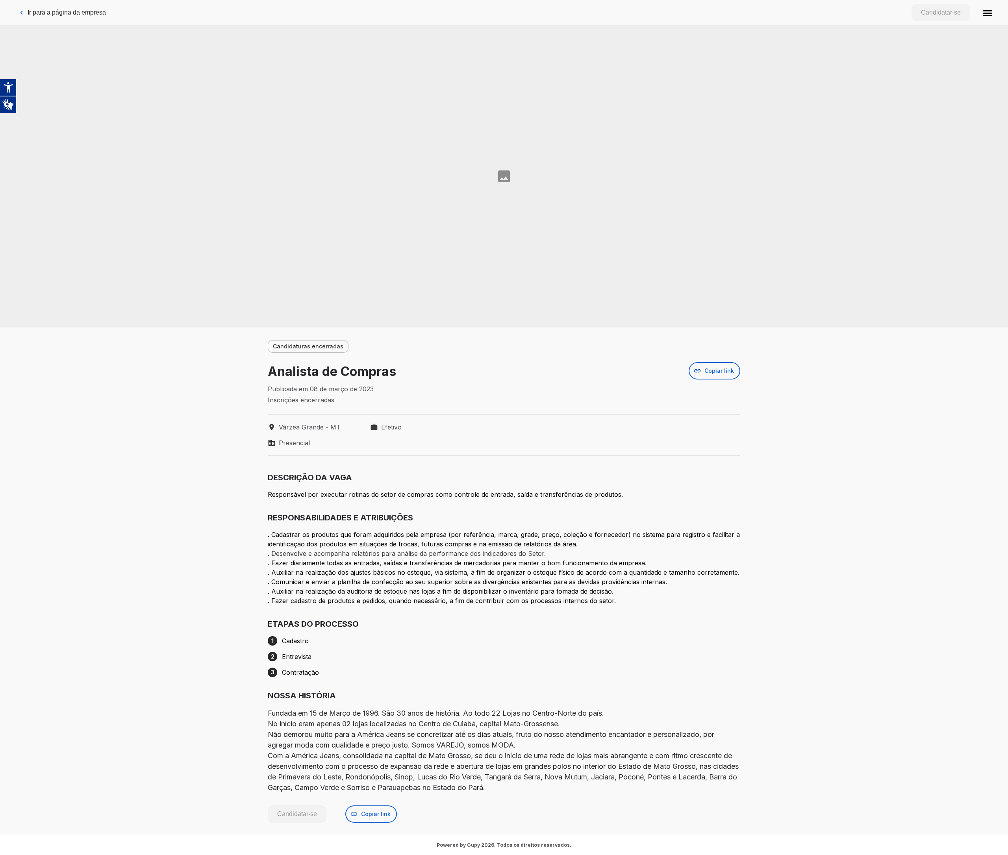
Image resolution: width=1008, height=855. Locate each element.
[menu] (987, 12)
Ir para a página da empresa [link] (67, 12)
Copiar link (719, 370)
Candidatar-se (941, 12)
